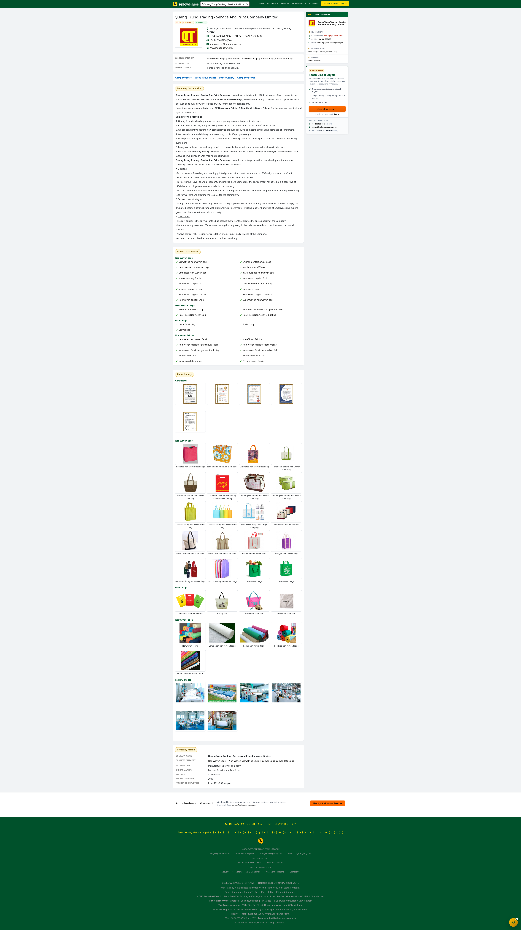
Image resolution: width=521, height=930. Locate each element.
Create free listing (326, 109)
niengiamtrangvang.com (271, 853)
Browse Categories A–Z (268, 3)
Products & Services (205, 77)
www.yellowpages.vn (245, 853)
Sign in (336, 114)
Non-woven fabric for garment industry (199, 350)
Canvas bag (184, 329)
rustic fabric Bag (187, 324)
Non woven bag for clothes (192, 294)
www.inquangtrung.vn (221, 47)
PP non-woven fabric (253, 360)
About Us (285, 3)
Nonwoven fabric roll (253, 355)
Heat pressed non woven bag (194, 267)
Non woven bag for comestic (257, 294)
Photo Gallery (226, 77)
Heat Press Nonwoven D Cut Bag (259, 314)
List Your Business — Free (333, 3)
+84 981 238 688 (324, 39)
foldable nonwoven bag (191, 309)
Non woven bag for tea (190, 283)
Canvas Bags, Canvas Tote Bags (277, 58)
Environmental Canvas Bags (257, 261)
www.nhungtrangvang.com (300, 853)
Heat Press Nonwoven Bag (192, 314)
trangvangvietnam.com (219, 853)
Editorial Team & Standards (248, 871)
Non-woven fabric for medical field (260, 350)
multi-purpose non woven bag (258, 272)
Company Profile (246, 77)
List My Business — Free (327, 803)
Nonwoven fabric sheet (190, 360)
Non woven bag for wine (191, 299)
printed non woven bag (191, 288)
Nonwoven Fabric (187, 355)
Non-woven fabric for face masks (260, 344)
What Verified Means (275, 871)
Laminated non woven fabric (193, 339)
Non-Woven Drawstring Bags (243, 58)
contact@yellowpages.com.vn (324, 127)
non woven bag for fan (190, 278)
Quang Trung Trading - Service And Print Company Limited (227, 4)
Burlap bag (248, 324)
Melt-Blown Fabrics (252, 339)
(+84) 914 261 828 (248, 913)
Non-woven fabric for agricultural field (198, 344)
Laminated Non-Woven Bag (193, 272)
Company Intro (183, 77)
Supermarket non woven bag (258, 299)
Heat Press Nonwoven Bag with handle (262, 309)
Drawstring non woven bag (193, 261)
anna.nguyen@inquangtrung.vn (226, 44)
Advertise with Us (299, 3)
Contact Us (313, 3)
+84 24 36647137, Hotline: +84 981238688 (236, 36)
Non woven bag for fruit (255, 278)
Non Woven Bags (216, 58)
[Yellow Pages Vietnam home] (185, 3)
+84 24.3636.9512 (318, 124)
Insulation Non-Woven (254, 267)
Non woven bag (251, 288)
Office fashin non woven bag (257, 283)
